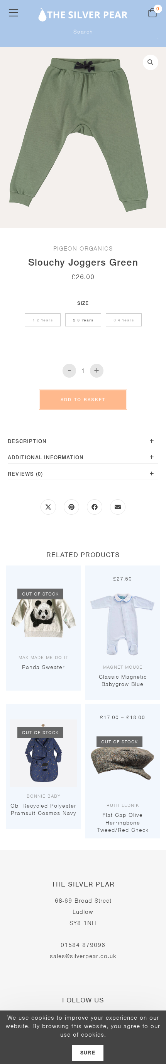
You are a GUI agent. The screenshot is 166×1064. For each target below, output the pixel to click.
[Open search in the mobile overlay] (83, 31)
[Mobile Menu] (13, 12)
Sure (87, 1053)
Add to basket (83, 399)
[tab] (83, 442)
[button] (150, 62)
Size (83, 303)
